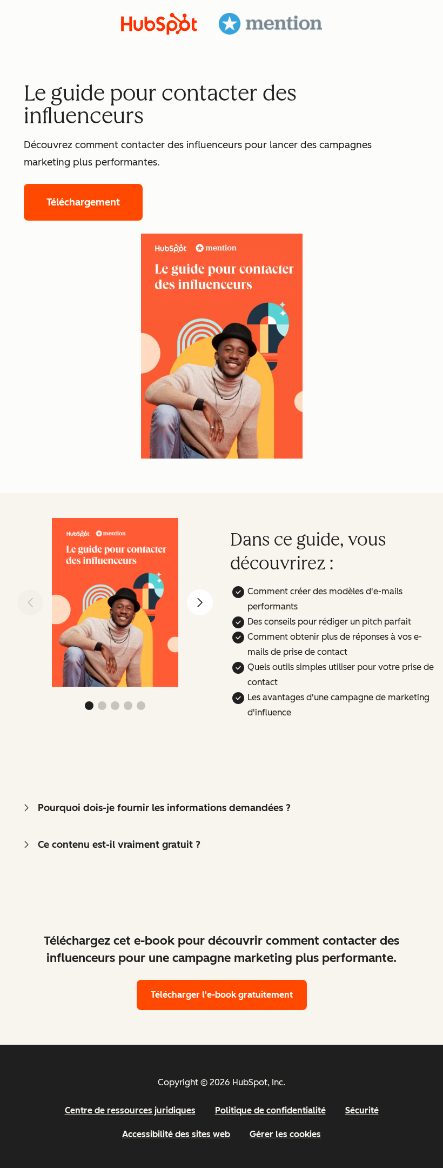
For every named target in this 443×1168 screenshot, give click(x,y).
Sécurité (362, 1110)
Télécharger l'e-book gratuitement (222, 995)
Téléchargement (83, 202)
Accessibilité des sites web (176, 1134)
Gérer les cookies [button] (285, 1134)
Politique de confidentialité (270, 1110)
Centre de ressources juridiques (130, 1110)
